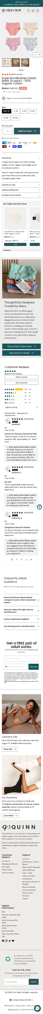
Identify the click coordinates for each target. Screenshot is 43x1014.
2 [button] (16, 559)
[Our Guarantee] (21, 775)
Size (4, 107)
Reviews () (10, 413)
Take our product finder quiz (10, 935)
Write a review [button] (21, 377)
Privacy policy (21, 1006)
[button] (7, 74)
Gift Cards (5, 867)
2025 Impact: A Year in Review (30, 863)
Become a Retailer (29, 887)
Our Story (26, 859)
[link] (15, 218)
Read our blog (27, 893)
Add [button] (15, 244)
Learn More (9, 815)
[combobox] (7, 667)
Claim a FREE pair (28, 870)
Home (21, 70)
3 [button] (21, 559)
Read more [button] (9, 490)
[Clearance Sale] (21, 714)
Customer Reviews (29, 890)
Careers (25, 899)
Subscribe (34, 667)
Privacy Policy (7, 680)
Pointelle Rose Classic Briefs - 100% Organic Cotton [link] (15, 233)
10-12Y (15, 118)
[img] (17, 419)
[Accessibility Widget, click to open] (39, 507)
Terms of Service (8, 873)
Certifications (27, 879)
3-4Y (16, 111)
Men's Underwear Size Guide (10, 921)
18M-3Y (7, 111)
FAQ (3, 912)
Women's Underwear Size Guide (11, 916)
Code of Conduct (28, 876)
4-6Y (24, 111)
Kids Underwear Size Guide (9, 927)
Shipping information (10, 190)
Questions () (22, 413)
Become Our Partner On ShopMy (31, 883)
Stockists (25, 896)
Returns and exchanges (11, 195)
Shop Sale (8, 749)
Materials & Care (8, 185)
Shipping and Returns (9, 864)
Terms (14, 680)
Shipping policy (13, 1010)
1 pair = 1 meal (27, 873)
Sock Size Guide (8, 931)
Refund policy (9, 1006)
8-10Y (6, 118)
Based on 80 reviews (13, 374)
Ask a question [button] (22, 383)
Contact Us (6, 861)
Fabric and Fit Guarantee (31, 867)
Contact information (27, 1010)
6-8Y (33, 111)
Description (6, 158)
